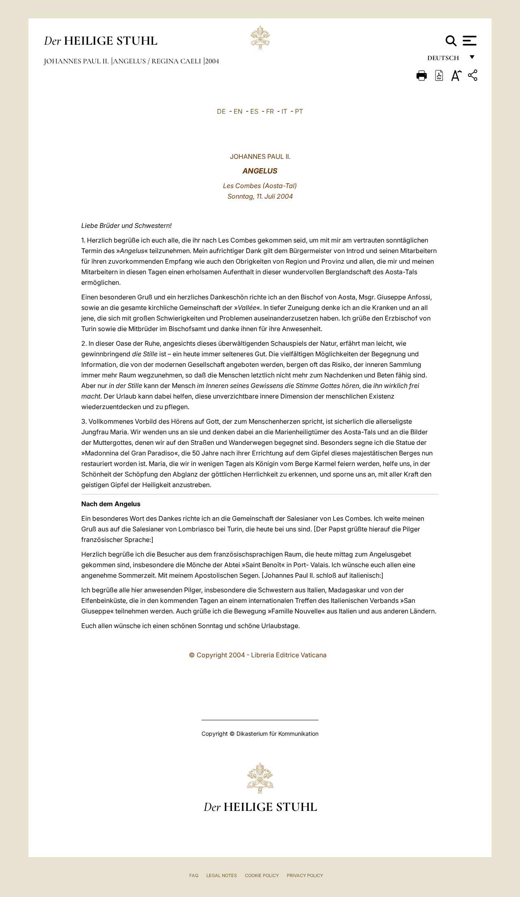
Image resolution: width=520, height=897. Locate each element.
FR (270, 111)
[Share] (473, 76)
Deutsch (445, 60)
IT (284, 111)
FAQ (193, 875)
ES (254, 111)
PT (299, 111)
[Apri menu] (469, 41)
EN (238, 111)
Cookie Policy (262, 875)
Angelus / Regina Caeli (158, 60)
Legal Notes (221, 875)
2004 (212, 60)
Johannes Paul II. (77, 60)
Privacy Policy (305, 875)
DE (221, 111)
